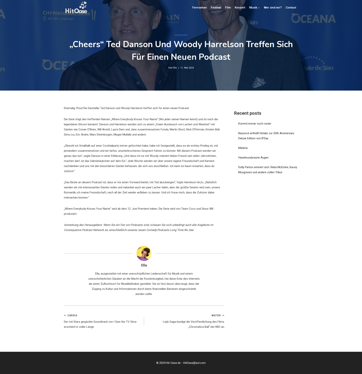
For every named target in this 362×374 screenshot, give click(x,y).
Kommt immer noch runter (254, 123)
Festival (216, 7)
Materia (243, 148)
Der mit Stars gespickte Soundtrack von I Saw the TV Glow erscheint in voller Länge (100, 321)
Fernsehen (199, 7)
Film (228, 7)
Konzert (240, 7)
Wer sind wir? (273, 7)
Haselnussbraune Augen (253, 157)
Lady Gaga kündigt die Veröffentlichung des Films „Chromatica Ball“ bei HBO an (193, 321)
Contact (291, 7)
